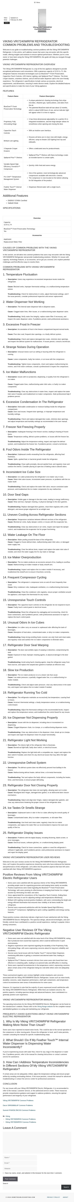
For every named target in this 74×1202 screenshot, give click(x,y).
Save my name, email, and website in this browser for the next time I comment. (33, 1173)
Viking (7, 23)
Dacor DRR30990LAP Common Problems (18, 1105)
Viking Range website (45, 1006)
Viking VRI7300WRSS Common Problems (20, 1119)
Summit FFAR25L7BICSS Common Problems (19, 1110)
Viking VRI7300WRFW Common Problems (18, 1100)
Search (5, 1183)
